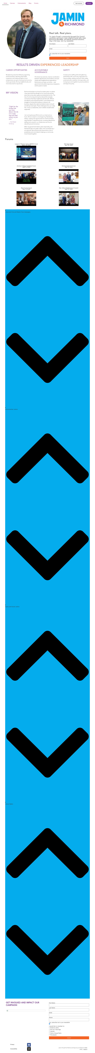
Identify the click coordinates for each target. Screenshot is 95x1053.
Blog (30, 3)
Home (5, 3)
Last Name (71, 43)
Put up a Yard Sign (55, 1029)
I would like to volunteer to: (56, 1026)
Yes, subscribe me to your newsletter (59, 53)
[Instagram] (29, 1049)
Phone (50, 1017)
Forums (36, 3)
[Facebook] (29, 1045)
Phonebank (53, 1035)
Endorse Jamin (54, 1027)
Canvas (52, 1031)
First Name (52, 43)
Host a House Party (55, 1033)
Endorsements (22, 3)
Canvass (12, 3)
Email (50, 48)
